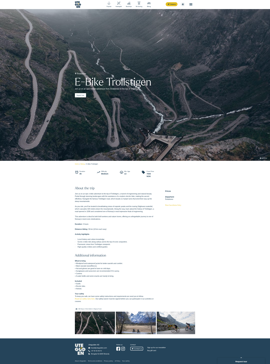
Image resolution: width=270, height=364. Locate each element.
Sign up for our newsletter (156, 347)
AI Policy (117, 361)
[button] (183, 4)
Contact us (138, 349)
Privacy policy (108, 361)
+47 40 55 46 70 (96, 351)
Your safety (126, 361)
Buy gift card (151, 350)
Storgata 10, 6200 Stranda (100, 354)
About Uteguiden (80, 361)
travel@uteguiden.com (99, 348)
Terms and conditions (95, 361)
